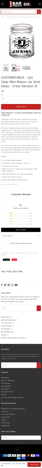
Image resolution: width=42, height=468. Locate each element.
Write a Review (21, 230)
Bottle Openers (6, 326)
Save (15, 259)
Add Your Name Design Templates (13, 338)
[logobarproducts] (21, 4)
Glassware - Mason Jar (15, 253)
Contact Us (4, 411)
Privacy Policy (5, 417)
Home (2, 17)
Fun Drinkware (6, 323)
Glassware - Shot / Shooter (30, 253)
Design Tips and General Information (13, 409)
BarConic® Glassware (8, 320)
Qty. (2, 95)
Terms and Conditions (8, 414)
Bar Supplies (5, 329)
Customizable (4, 253)
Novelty (3, 335)
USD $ (17, 450)
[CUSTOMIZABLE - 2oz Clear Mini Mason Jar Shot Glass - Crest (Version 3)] (5, 67)
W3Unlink (3, 255)
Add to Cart (21, 106)
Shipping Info (5, 425)
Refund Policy (5, 423)
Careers (3, 420)
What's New (5, 317)
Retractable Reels (7, 332)
